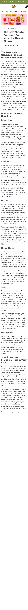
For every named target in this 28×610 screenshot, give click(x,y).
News (7, 11)
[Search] (23, 7)
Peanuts (4, 227)
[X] (11, 45)
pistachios (6, 341)
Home (2, 11)
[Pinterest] (13, 45)
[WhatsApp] (15, 45)
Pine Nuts (4, 143)
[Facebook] (9, 45)
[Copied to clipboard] (17, 45)
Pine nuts (4, 124)
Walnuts (4, 188)
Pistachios (20, 349)
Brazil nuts (4, 252)
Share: (5, 45)
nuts (15, 107)
